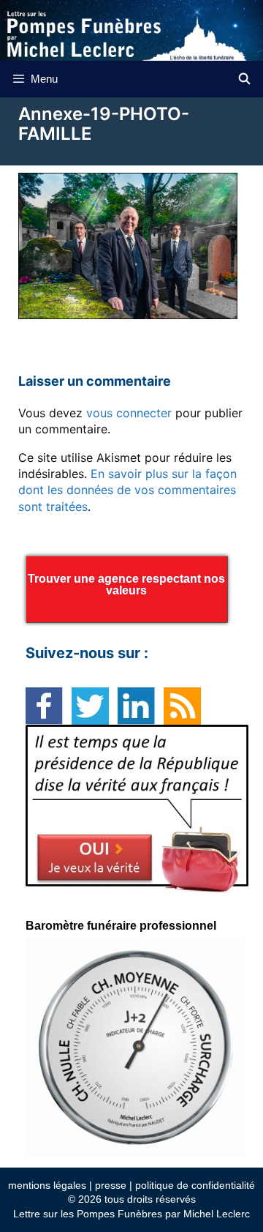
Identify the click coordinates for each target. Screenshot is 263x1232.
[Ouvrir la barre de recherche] (244, 79)
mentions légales (47, 1185)
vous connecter (129, 413)
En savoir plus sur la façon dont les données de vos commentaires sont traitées (127, 490)
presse (110, 1185)
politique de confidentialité (195, 1185)
